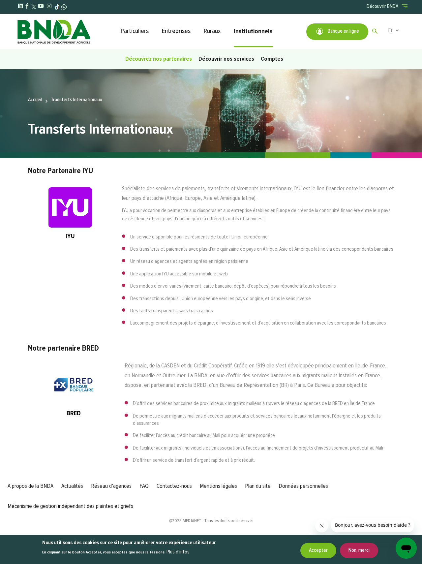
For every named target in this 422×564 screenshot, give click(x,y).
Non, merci (359, 550)
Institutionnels (253, 31)
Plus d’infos (178, 552)
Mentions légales (218, 486)
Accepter (318, 550)
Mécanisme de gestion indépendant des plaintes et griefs (70, 506)
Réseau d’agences (111, 486)
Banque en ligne (343, 31)
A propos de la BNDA (30, 486)
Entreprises (176, 31)
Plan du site (258, 486)
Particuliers (135, 31)
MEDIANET (192, 520)
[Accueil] (65, 31)
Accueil (35, 100)
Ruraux (212, 31)
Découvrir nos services (226, 59)
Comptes (272, 59)
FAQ (144, 486)
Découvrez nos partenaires (158, 59)
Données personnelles (303, 486)
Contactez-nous (174, 486)
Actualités (72, 486)
